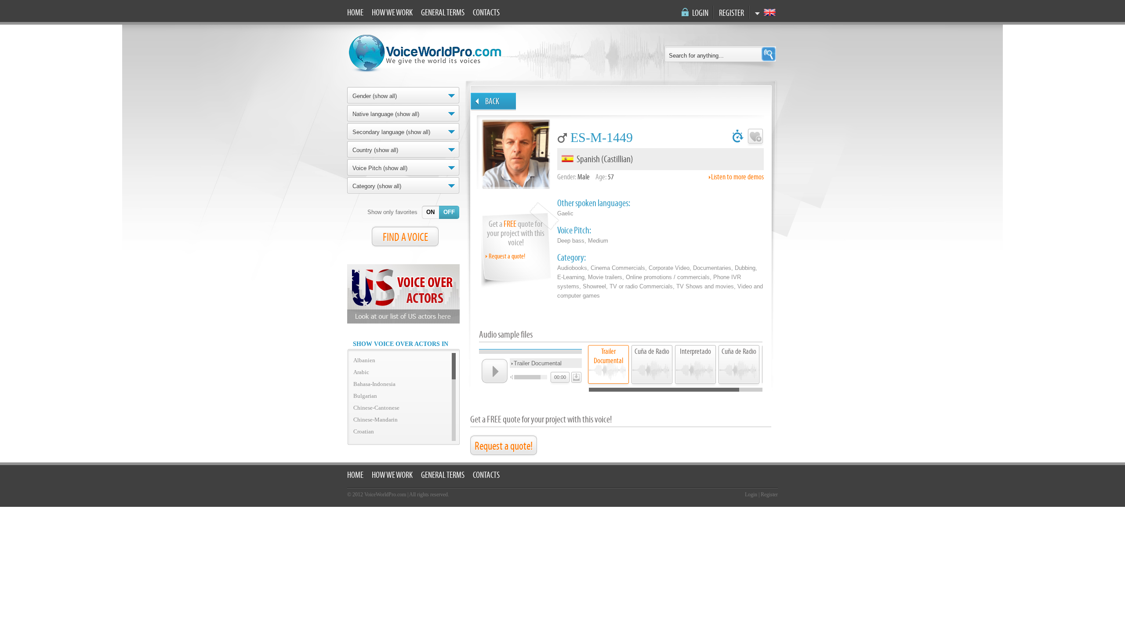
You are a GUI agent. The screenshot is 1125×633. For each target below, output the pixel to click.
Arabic (361, 372)
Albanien (364, 360)
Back (492, 101)
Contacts (486, 12)
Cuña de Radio (652, 351)
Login (700, 13)
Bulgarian (365, 396)
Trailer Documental (608, 356)
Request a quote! (507, 256)
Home (355, 12)
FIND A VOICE (405, 237)
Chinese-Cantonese (376, 407)
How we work (392, 12)
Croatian (363, 431)
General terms (443, 12)
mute (513, 377)
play (495, 371)
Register (731, 13)
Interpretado (695, 351)
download (575, 375)
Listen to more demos (737, 177)
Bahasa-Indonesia (374, 384)
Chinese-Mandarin (375, 419)
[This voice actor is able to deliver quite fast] (738, 137)
